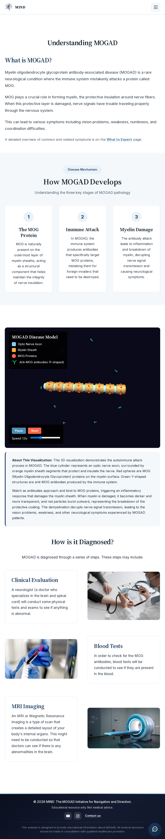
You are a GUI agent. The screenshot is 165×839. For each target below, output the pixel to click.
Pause (19, 430)
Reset (34, 430)
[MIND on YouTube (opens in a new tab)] (68, 816)
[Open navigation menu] (155, 7)
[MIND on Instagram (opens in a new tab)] (77, 816)
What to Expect (119, 139)
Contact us (93, 815)
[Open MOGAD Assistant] (155, 829)
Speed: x (20, 438)
